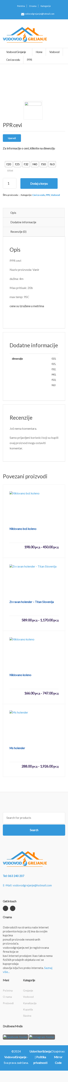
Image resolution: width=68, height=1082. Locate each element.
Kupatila (28, 1009)
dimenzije (9, 155)
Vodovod (55, 195)
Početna (21, 6)
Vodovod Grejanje (16, 52)
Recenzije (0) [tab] (18, 231)
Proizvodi (8, 1003)
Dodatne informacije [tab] (23, 222)
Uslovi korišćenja (40, 1051)
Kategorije (46, 6)
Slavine (27, 1015)
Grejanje (28, 990)
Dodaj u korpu (39, 183)
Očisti (10, 170)
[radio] (8, 164)
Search (34, 830)
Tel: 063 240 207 (13, 875)
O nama (32, 6)
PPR (48, 195)
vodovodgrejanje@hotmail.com (39, 13)
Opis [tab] (13, 212)
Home (39, 52)
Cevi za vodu (38, 195)
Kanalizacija (29, 1003)
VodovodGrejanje (15, 1057)
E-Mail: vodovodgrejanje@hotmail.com (27, 885)
